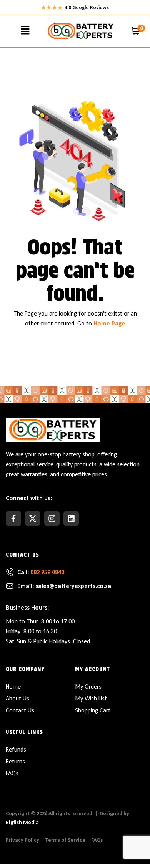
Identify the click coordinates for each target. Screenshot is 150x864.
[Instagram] (52, 518)
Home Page (109, 323)
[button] (25, 31)
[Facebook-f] (13, 518)
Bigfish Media (22, 822)
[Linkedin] (71, 518)
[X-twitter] (32, 518)
